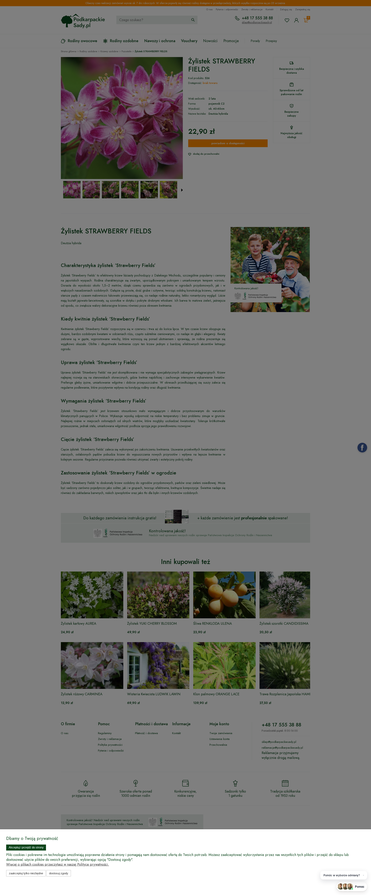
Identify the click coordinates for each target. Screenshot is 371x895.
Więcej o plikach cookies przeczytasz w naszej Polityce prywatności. (57, 864)
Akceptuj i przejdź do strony (26, 847)
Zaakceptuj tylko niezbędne (26, 873)
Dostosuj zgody (58, 873)
